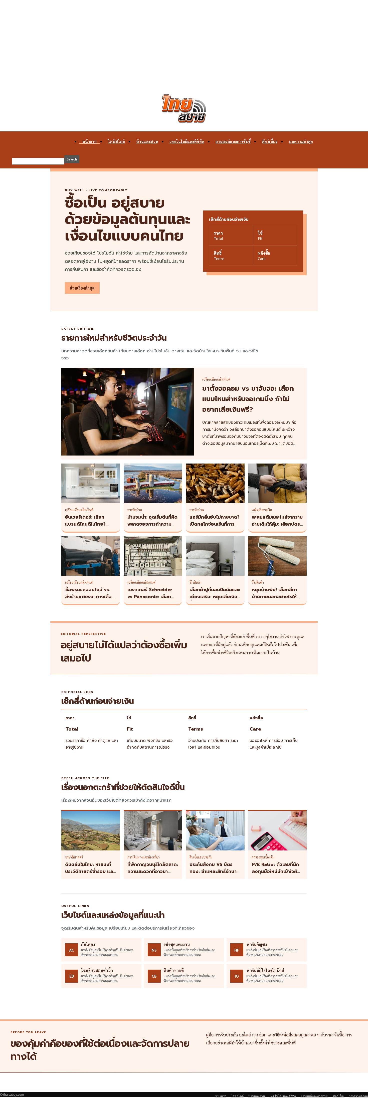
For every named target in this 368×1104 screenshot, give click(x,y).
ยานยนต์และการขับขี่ (233, 141)
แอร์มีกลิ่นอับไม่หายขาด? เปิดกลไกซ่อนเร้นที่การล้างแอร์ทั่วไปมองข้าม (215, 524)
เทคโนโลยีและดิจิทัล (186, 141)
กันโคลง (88, 944)
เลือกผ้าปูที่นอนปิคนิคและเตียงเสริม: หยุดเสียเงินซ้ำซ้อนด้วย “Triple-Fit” (215, 596)
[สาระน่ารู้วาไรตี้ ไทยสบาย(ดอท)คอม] (184, 108)
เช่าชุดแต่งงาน (177, 944)
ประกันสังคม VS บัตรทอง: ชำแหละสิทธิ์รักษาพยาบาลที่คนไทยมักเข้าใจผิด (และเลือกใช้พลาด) (215, 875)
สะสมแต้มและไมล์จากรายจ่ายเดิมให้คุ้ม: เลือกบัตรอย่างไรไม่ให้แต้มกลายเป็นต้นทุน (277, 528)
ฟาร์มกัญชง (256, 944)
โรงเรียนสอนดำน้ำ (97, 970)
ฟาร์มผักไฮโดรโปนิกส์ (265, 970)
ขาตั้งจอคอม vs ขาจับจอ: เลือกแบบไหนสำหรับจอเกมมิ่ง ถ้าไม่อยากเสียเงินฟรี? (248, 398)
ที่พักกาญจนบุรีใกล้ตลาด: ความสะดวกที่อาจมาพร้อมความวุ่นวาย (152, 871)
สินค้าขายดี (174, 970)
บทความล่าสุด (301, 141)
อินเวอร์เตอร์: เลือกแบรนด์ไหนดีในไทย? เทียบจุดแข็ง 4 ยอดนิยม (90, 524)
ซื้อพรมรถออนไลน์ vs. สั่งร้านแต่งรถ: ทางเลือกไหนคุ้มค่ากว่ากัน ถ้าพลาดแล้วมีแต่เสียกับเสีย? (90, 600)
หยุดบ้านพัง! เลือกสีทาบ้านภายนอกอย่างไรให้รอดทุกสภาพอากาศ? (274, 596)
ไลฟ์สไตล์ (116, 141)
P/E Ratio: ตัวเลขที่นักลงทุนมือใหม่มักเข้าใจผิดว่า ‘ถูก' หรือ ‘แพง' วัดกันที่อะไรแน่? (276, 875)
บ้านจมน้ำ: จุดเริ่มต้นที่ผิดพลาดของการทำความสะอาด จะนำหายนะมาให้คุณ (152, 528)
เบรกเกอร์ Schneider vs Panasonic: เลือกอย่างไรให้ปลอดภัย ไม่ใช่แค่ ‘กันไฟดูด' (151, 600)
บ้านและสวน (147, 141)
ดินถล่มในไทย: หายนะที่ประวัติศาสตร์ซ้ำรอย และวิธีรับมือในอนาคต (90, 871)
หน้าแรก (89, 141)
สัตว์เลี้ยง (269, 141)
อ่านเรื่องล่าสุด (82, 288)
